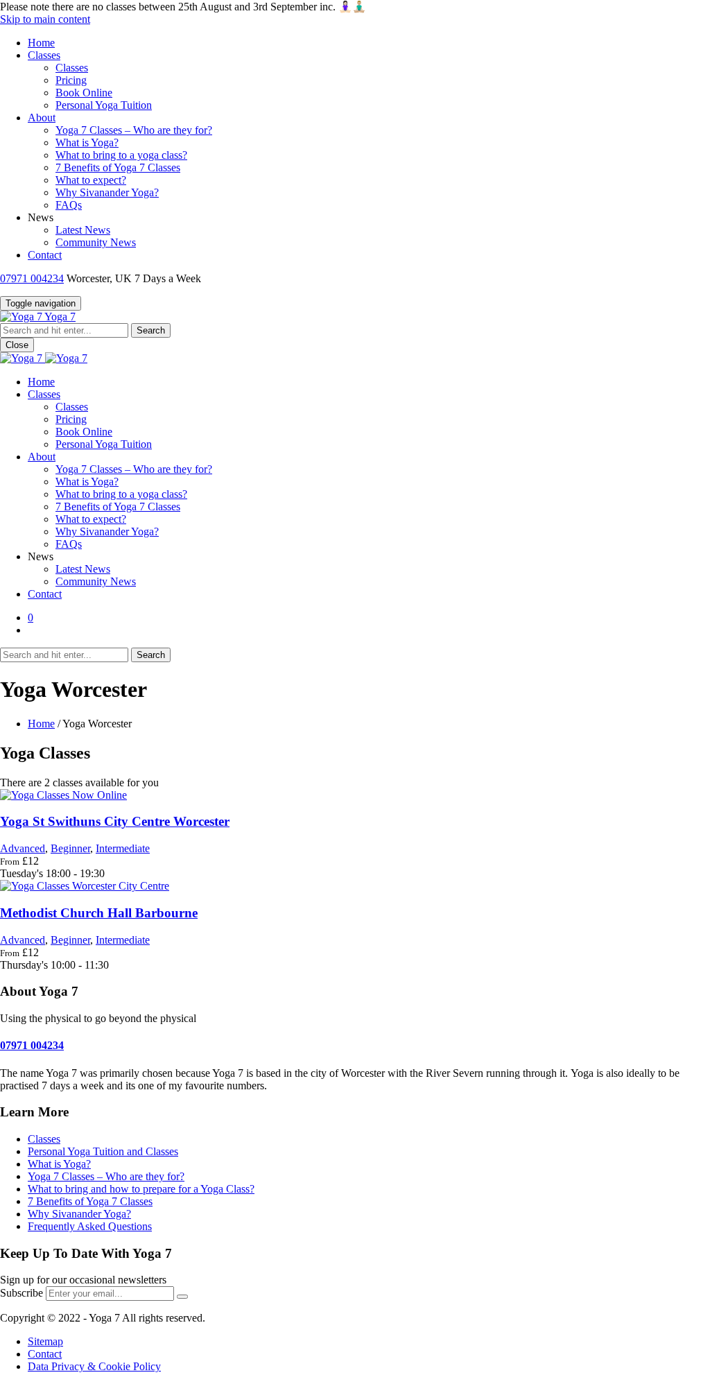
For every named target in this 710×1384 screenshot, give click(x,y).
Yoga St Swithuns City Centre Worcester (115, 821)
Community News (95, 242)
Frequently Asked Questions (90, 1226)
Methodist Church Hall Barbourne (99, 913)
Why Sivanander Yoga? (107, 192)
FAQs (68, 205)
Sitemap (45, 1341)
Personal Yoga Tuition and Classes (103, 1151)
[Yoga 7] (43, 358)
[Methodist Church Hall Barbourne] (84, 886)
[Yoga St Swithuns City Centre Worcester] (63, 795)
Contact (45, 255)
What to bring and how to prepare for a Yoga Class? (141, 1189)
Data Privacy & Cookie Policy (94, 1366)
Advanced (22, 848)
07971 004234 (32, 278)
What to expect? (90, 180)
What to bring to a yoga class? (121, 155)
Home (41, 43)
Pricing (71, 80)
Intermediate (123, 848)
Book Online (83, 92)
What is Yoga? (87, 142)
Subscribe (21, 1293)
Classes (44, 55)
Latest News (82, 230)
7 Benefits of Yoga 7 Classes (117, 167)
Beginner (70, 848)
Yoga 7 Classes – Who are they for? (133, 130)
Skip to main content (45, 19)
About (41, 117)
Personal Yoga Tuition (103, 105)
